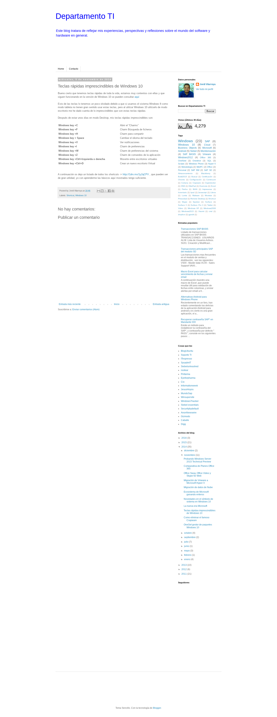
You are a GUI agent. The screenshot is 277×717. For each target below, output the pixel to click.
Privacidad (182, 199)
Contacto (73, 69)
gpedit (191, 214)
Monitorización (208, 151)
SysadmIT (186, 362)
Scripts (181, 164)
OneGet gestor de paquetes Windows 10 (198, 526)
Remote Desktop (198, 199)
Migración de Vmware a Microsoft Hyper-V (196, 481)
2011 (184, 574)
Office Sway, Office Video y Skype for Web (197, 474)
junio (187, 546)
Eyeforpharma (188, 378)
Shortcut (70, 195)
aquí (137, 96)
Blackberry (205, 173)
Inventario (182, 192)
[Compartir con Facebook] (109, 191)
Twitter (210, 205)
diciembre (189, 450)
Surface (208, 202)
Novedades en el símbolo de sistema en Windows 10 (198, 500)
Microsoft (207, 148)
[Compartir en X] (106, 191)
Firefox (185, 189)
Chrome (181, 180)
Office (209, 167)
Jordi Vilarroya (208, 84)
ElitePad (192, 186)
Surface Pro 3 (197, 205)
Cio (182, 382)
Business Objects (187, 148)
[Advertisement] (129, 51)
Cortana (184, 183)
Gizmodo (185, 416)
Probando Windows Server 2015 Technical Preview (197, 460)
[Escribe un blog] (102, 191)
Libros (213, 192)
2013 (184, 565)
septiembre (190, 537)
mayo (187, 550)
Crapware (197, 183)
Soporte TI (186, 355)
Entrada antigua (161, 304)
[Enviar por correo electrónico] (98, 191)
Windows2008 (210, 208)
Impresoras (207, 189)
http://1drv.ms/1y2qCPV (136, 174)
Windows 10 (80, 195)
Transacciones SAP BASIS (194, 229)
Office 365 (205, 157)
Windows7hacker (190, 401)
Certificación (207, 177)
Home (61, 69)
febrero (188, 555)
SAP (207, 141)
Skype (184, 202)
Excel (213, 186)
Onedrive (197, 161)
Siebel (193, 151)
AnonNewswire (189, 412)
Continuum (211, 180)
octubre (188, 533)
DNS (183, 186)
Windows (185, 141)
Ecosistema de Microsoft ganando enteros (196, 493)
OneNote (182, 161)
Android (182, 151)
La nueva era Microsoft (195, 506)
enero (187, 559)
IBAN (195, 189)
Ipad (192, 192)
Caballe (185, 420)
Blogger (157, 708)
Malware (196, 195)
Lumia (184, 195)
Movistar (208, 195)
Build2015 (182, 177)
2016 (184, 438)
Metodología (187, 167)
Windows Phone (196, 164)
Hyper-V (212, 164)
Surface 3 (182, 205)
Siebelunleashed (189, 366)
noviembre (190, 455)
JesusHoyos (187, 389)
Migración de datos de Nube (198, 487)
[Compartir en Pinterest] (113, 191)
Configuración (196, 180)
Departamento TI (85, 16)
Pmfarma (185, 374)
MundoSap (186, 393)
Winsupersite (187, 397)
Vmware (207, 154)
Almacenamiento (185, 173)
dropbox (181, 214)
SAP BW (195, 170)
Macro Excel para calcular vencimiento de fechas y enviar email (197, 274)
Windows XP (193, 208)
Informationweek (189, 385)
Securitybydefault (190, 408)
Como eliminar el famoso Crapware (196, 518)
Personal (182, 170)
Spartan (196, 202)
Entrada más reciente (70, 304)
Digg (183, 424)
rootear (184, 370)
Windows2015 (187, 211)
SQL (209, 161)
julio (186, 541)
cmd (210, 211)
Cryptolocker (210, 183)
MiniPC (200, 167)
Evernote (203, 186)
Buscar (194, 177)
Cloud (207, 145)
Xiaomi (201, 211)
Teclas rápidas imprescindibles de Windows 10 (199, 511)
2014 (184, 446)
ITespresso (186, 358)
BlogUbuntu (187, 351)
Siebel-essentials (190, 405)
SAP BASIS (189, 154)
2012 (184, 569)
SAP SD (208, 170)
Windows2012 (185, 157)
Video (180, 208)
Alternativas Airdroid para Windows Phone (194, 298)
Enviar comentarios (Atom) (85, 309)
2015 (184, 442)
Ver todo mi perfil (204, 89)
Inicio (116, 304)
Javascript (202, 192)
